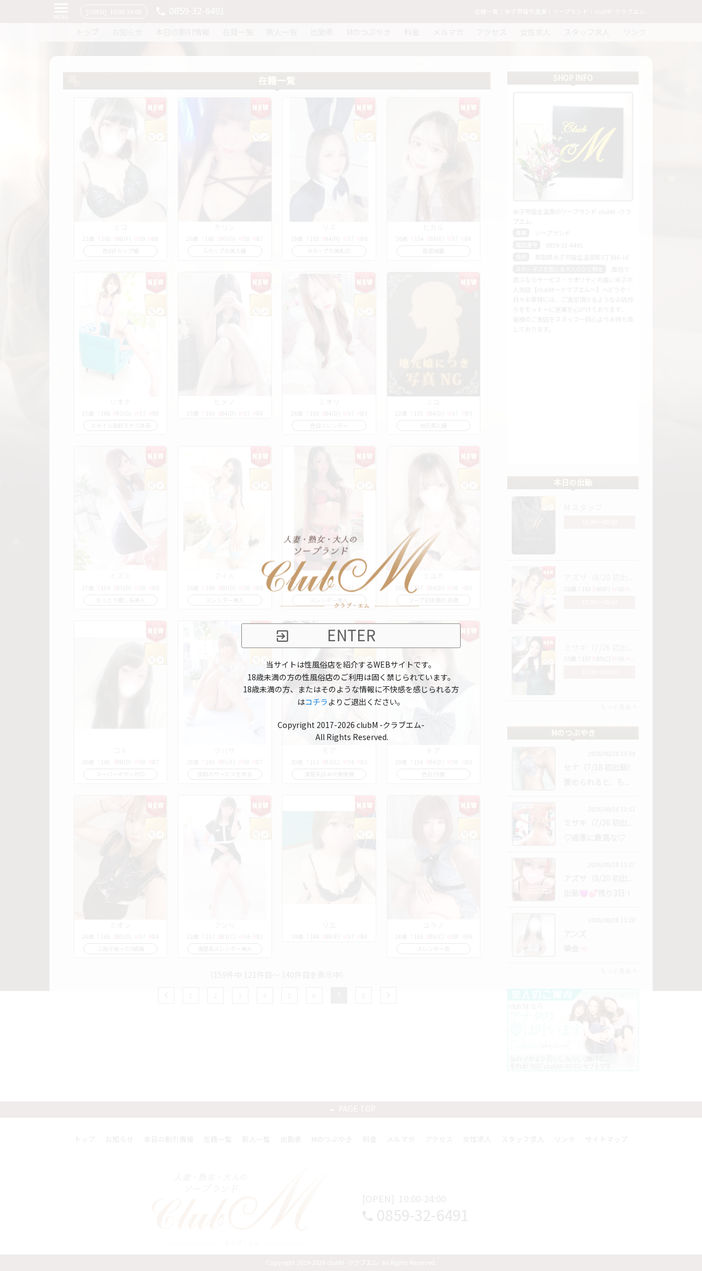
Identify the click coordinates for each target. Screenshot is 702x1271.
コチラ (316, 702)
